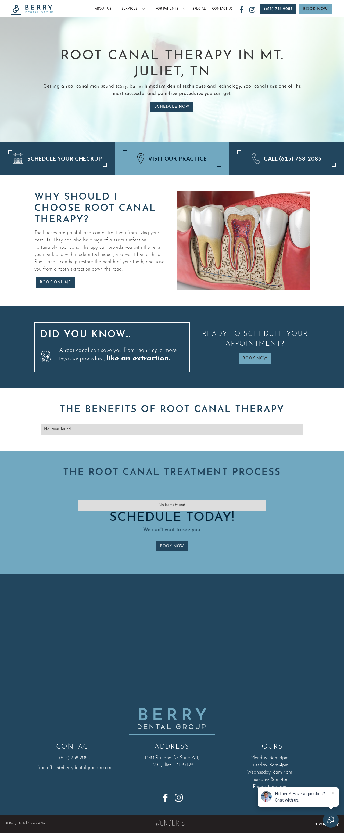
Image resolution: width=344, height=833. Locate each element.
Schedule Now (172, 107)
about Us (103, 8)
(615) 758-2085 (278, 9)
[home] (32, 9)
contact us (222, 8)
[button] (131, 9)
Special (199, 8)
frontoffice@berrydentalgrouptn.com (74, 768)
